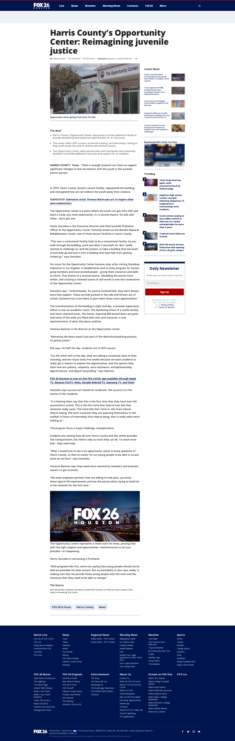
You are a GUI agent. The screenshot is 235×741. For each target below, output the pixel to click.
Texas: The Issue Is (42, 700)
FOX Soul (38, 655)
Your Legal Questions (129, 663)
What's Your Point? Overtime (42, 695)
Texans (180, 642)
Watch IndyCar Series (157, 693)
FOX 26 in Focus (69, 684)
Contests (95, 694)
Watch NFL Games (156, 678)
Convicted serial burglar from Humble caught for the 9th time (156, 103)
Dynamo (181, 651)
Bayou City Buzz (41, 703)
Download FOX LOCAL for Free (160, 142)
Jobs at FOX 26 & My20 (130, 697)
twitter (188, 731)
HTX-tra (182, 674)
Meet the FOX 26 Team (130, 681)
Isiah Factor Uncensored (44, 678)
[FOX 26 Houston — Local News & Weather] (43, 6)
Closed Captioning (128, 713)
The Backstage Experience (102, 688)
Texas (65, 642)
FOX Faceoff (67, 688)
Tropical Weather (155, 647)
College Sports (183, 648)
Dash (179, 655)
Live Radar (153, 638)
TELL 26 (37, 642)
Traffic (151, 654)
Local (64, 638)
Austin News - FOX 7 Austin (103, 642)
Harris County (84, 607)
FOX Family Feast (127, 666)
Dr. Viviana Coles (127, 642)
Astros (180, 638)
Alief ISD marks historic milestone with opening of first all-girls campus (171, 247)
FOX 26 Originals (72, 674)
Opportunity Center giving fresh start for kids (72, 117)
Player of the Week (185, 665)
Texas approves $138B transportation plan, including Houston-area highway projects (154, 90)
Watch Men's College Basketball (157, 698)
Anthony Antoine (59, 58)
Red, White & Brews (71, 681)
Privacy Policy (167, 305)
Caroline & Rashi (69, 678)
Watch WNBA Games (157, 708)
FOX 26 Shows (42, 674)
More (163, 5)
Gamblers (181, 658)
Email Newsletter (127, 693)
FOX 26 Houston (74, 58)
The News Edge (41, 684)
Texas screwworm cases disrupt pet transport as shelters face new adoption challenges (156, 128)
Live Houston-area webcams (156, 643)
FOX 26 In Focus (89, 58)
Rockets (180, 645)
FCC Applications (127, 716)
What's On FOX (126, 690)
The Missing (67, 701)
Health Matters (126, 648)
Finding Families (127, 645)
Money (65, 655)
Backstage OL (97, 684)
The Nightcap (40, 681)
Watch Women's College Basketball (159, 703)
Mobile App (125, 703)
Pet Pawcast (67, 697)
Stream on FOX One (160, 674)
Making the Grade (127, 638)
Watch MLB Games (157, 687)
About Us (125, 674)
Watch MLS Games (156, 711)
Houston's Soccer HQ (71, 704)
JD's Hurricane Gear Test (159, 651)
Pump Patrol (153, 660)
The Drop (95, 678)
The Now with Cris (99, 681)
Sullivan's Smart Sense (72, 661)
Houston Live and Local (44, 706)
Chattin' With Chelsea (43, 688)
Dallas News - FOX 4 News (103, 638)
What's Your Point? (42, 691)
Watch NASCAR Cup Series (160, 690)
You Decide (67, 651)
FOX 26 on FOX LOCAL (44, 638)
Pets (122, 651)
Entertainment (100, 674)
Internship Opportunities (130, 700)
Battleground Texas (42, 710)
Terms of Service (166, 307)
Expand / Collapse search (199, 6)
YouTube (38, 651)
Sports (181, 634)
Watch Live (40, 634)
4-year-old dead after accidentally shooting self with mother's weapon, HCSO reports (156, 77)
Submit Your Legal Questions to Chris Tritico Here (131, 657)
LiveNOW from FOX (42, 648)
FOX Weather (154, 664)
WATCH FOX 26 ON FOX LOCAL (130, 685)
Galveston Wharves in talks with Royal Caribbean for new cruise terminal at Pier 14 (157, 115)
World (65, 648)
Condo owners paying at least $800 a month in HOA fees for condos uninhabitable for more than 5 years (171, 222)
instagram (193, 731)
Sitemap (66, 665)
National (66, 645)
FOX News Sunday (70, 658)
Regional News (100, 634)
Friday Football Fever (186, 661)
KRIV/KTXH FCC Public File (131, 710)
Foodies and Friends (71, 694)
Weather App (154, 657)
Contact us (124, 678)
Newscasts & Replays (43, 645)
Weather (153, 634)
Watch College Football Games (158, 682)
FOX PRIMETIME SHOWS (102, 691)
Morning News (128, 634)
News (102, 607)
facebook (183, 731)
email (199, 731)
